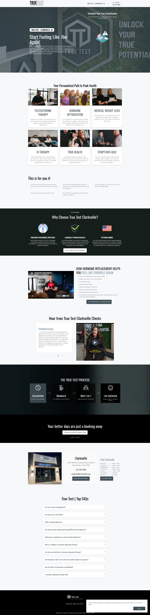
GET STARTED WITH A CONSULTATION (99, 302)
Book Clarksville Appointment (75, 250)
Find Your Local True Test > (75, 603)
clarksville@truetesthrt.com (81, 473)
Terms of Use (90, 613)
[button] (46, 356)
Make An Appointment (81, 478)
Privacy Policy (137, 602)
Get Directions (107, 478)
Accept (139, 608)
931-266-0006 (116, 5)
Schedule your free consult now (75, 432)
